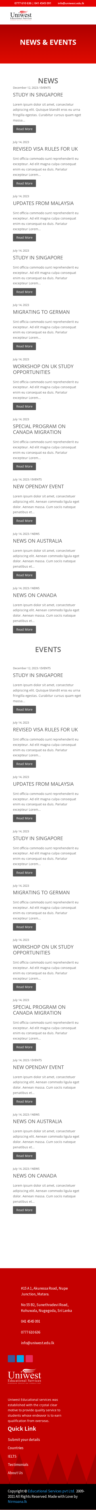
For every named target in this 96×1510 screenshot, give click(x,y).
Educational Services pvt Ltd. (51, 1491)
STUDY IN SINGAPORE (38, 94)
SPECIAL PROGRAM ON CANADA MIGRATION (39, 429)
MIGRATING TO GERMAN (41, 311)
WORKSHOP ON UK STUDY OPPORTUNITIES (43, 369)
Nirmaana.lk (17, 1501)
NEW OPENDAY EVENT (38, 486)
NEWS (35, 534)
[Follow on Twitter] (20, 1358)
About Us (15, 1472)
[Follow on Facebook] (11, 1358)
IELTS (12, 1456)
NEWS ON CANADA (35, 595)
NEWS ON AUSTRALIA (37, 540)
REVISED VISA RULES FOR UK (45, 148)
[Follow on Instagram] (29, 1358)
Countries (15, 1447)
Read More (24, 129)
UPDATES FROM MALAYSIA (43, 203)
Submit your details (24, 1439)
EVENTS (45, 88)
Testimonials (18, 1464)
